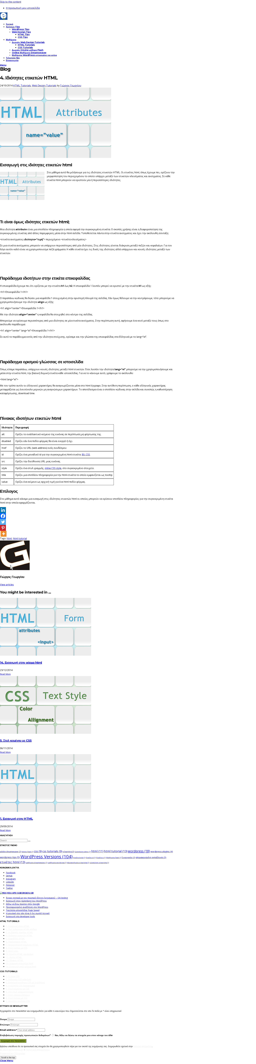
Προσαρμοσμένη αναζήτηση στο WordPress (27, 907)
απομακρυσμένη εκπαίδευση (151, 857)
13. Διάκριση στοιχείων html (19, 963)
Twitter (9, 888)
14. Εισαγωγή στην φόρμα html (21, 662)
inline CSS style (53, 468)
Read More (5, 674)
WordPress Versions (46, 857)
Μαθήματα (11, 39)
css (38, 851)
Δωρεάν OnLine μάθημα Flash (27, 50)
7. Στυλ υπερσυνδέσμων (18, 995)
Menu (3, 65)
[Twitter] (3, 522)
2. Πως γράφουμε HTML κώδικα (21, 929)
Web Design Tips (21, 32)
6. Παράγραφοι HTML (16, 941)
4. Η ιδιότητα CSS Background (20, 985)
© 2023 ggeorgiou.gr (11, 1049)
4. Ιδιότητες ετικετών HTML (19, 935)
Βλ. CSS (86, 454)
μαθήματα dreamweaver (36, 863)
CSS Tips (23, 37)
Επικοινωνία (12, 60)
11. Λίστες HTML (14, 957)
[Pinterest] (3, 528)
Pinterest (10, 885)
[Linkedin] (3, 510)
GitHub (9, 875)
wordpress (139, 851)
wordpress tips (10, 857)
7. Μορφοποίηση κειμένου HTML (22, 944)
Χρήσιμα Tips (13, 26)
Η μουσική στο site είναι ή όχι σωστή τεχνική (27, 913)
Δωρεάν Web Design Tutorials (28, 42)
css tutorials (52, 851)
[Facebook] (3, 516)
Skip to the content (10, 1)
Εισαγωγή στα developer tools (20, 916)
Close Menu (6, 1060)
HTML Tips (24, 34)
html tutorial (20, 538)
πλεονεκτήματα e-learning (78, 863)
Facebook (10, 872)
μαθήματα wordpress (57, 863)
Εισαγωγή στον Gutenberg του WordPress (26, 900)
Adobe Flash (27, 852)
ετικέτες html (12, 862)
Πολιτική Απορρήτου (37, 1049)
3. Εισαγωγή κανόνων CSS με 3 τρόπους (25, 982)
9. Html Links (12, 951)
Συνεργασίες (128, 857)
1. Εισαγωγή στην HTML (16, 818)
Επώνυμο (5, 1024)
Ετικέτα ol (91, 858)
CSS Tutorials (25, 47)
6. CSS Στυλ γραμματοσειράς (19, 991)
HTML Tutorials (26, 45)
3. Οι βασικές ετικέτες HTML (19, 932)
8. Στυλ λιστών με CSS (16, 948)
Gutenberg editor (83, 852)
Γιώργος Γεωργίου (70, 85)
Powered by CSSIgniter (12, 1053)
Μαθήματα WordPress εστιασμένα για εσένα (34, 55)
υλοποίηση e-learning (99, 863)
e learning (68, 851)
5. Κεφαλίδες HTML (15, 938)
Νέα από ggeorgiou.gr (20, 893)
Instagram (11, 878)
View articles (7, 584)
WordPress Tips (20, 29)
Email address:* (9, 1030)
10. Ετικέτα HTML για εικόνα (19, 954)
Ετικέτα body (79, 858)
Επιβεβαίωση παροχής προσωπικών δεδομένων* (25, 1035)
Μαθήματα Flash (113, 858)
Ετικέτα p (101, 858)
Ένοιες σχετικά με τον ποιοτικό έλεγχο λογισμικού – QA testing (37, 897)
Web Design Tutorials (44, 85)
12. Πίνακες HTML (14, 960)
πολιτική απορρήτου (142, 1046)
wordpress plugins (162, 851)
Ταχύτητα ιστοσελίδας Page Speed (22, 910)
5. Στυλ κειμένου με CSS (16, 740)
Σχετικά (9, 24)
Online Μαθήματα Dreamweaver (29, 52)
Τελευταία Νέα (13, 58)
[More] (3, 534)
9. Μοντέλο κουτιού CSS (18, 1001)
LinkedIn (10, 882)
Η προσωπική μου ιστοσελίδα (23, 8)
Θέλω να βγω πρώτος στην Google (23, 904)
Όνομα (3, 1019)
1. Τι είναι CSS (13, 976)
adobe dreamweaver (10, 851)
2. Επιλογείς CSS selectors (18, 979)
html (9, 538)
